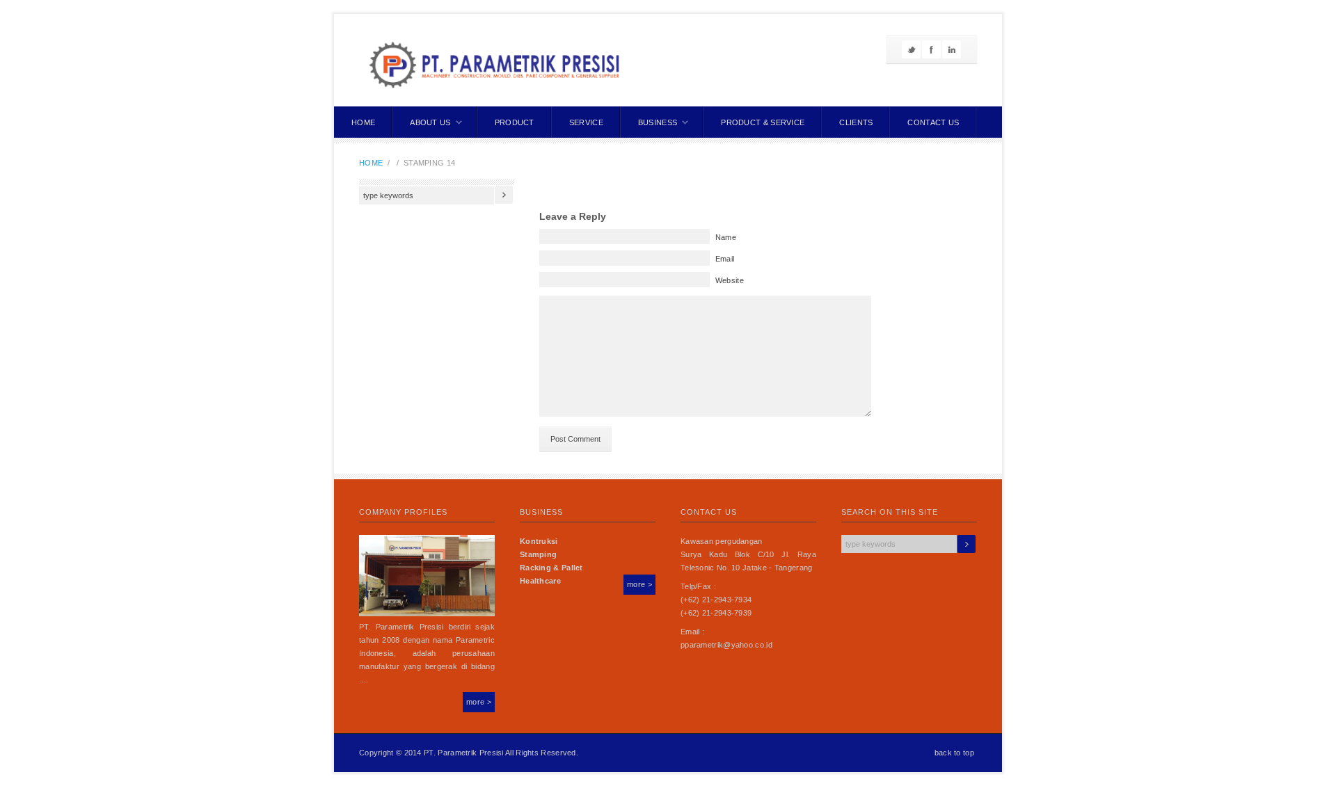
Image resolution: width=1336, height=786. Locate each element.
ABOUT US (430, 122)
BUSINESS (657, 122)
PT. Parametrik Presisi (464, 752)
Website (729, 280)
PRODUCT (514, 122)
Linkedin (951, 49)
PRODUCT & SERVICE (762, 122)
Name (725, 237)
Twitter (911, 49)
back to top (954, 752)
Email (725, 259)
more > (478, 702)
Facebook (931, 49)
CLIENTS (856, 122)
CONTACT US (933, 122)
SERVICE (586, 122)
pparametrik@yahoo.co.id (726, 645)
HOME (363, 122)
